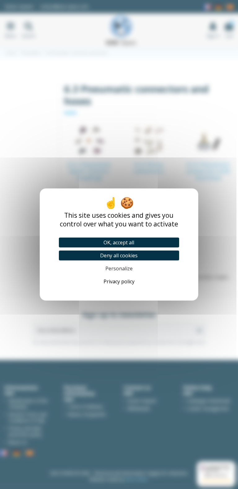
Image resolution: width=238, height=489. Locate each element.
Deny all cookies (119, 255)
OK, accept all (119, 242)
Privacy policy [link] (119, 281)
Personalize (119, 268)
